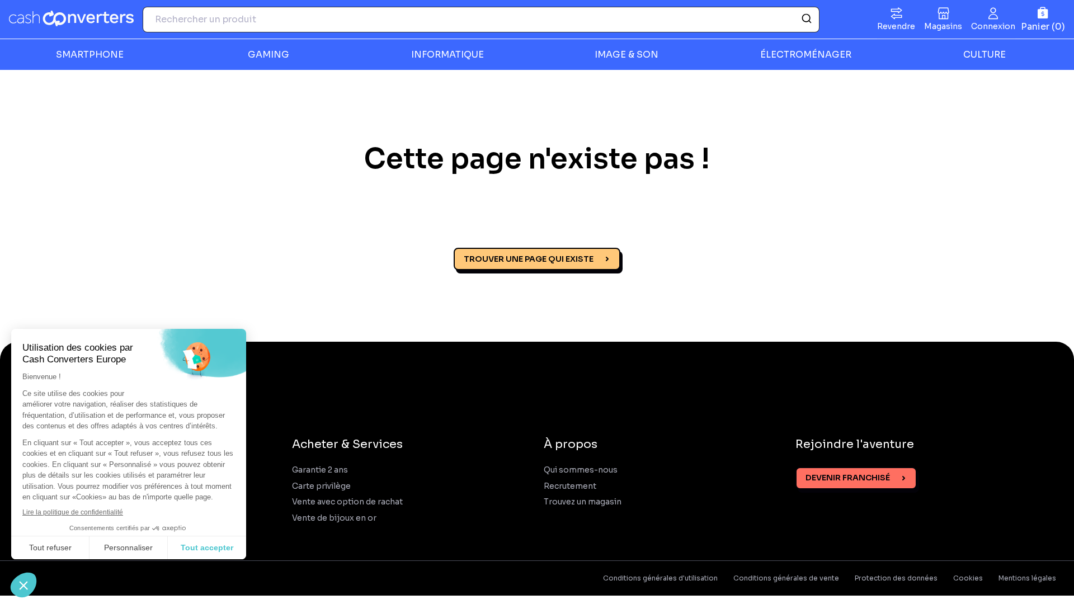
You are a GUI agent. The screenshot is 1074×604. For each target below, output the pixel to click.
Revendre (896, 26)
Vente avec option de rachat (347, 502)
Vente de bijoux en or (334, 518)
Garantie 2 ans (320, 470)
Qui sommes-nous (581, 470)
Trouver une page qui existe (528, 259)
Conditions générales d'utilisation (660, 578)
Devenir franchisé (847, 478)
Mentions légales (1027, 578)
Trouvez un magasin (582, 502)
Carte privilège (321, 486)
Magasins (943, 26)
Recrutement (570, 486)
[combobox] (481, 19)
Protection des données (896, 578)
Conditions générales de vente (786, 578)
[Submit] (806, 19)
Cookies (968, 578)
